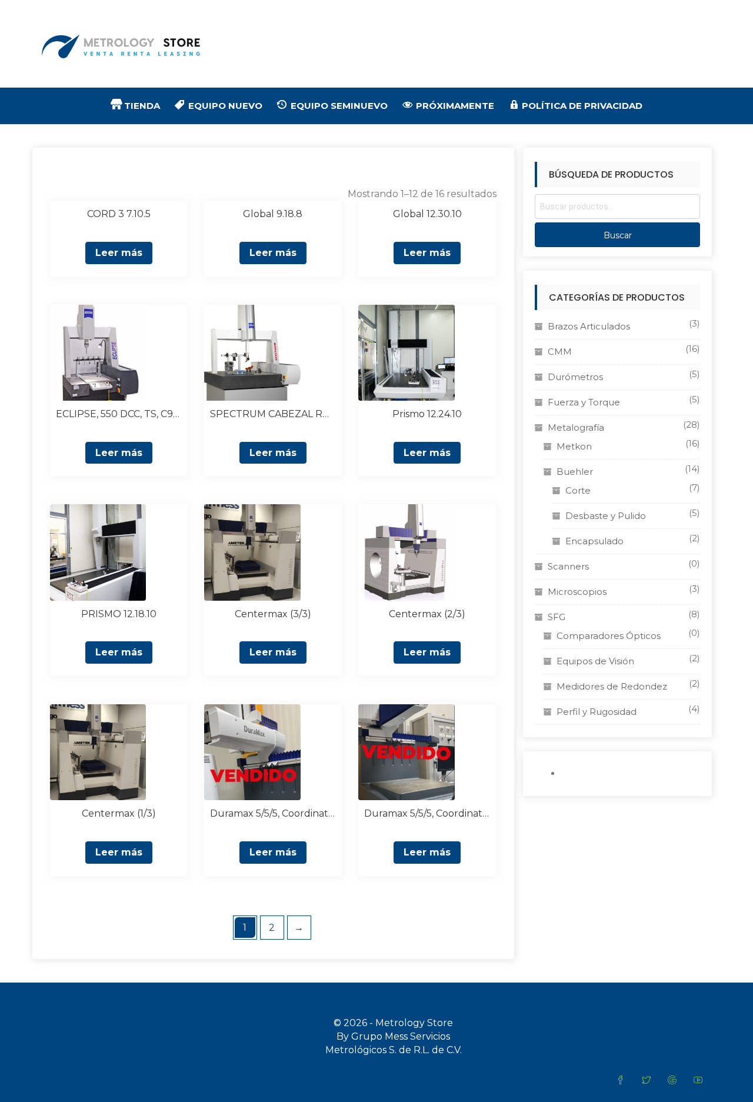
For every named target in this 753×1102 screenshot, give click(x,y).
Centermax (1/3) (119, 813)
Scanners (568, 566)
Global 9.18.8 (272, 213)
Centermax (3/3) (273, 614)
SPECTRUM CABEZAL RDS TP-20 (272, 414)
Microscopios (577, 591)
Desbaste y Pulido (605, 515)
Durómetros (575, 376)
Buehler (575, 471)
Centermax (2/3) (427, 614)
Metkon (574, 446)
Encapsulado (594, 541)
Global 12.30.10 (427, 213)
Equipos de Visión (595, 661)
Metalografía (576, 427)
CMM (560, 351)
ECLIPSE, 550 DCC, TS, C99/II (118, 414)
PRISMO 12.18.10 (118, 614)
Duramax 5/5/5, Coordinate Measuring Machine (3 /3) (272, 813)
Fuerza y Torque (584, 402)
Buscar (618, 235)
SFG (556, 616)
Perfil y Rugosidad (597, 711)
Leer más (118, 252)
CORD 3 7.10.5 (119, 213)
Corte (578, 490)
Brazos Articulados (589, 326)
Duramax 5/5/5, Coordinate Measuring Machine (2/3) (426, 813)
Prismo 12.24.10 (427, 414)
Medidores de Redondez (612, 686)
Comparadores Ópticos (609, 635)
